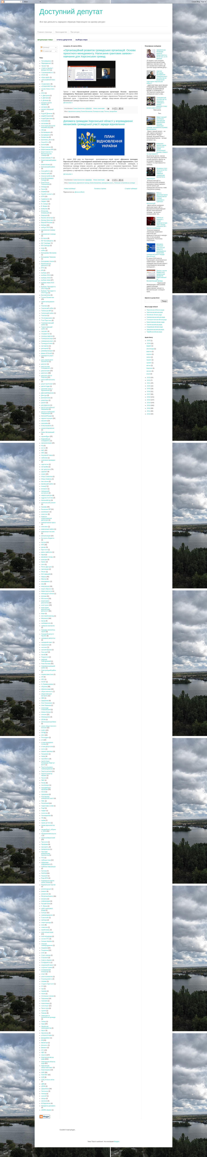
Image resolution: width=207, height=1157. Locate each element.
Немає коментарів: (99, 108)
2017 (149, 394)
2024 (149, 343)
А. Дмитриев (45, 95)
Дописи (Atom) (79, 192)
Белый (43, 144)
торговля (44, 1001)
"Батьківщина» (46, 61)
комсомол (44, 527)
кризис (43, 547)
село (42, 925)
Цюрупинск (45, 1089)
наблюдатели (45, 623)
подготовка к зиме (47, 806)
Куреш (43, 562)
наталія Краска (46, 650)
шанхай (43, 1096)
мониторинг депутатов (45, 601)
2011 (149, 411)
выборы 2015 (45, 278)
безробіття (45, 142)
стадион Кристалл (47, 984)
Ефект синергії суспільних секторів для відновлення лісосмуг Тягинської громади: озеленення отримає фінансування (157, 123)
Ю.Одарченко (45, 1103)
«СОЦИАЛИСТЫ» (47, 86)
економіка (44, 423)
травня (149, 363)
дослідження (45, 405)
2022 (149, 380)
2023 (149, 377)
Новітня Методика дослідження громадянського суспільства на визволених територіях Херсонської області (157, 77)
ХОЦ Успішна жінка (47, 1080)
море (43, 613)
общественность (47, 691)
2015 (43, 93)
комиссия (44, 514)
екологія (44, 421)
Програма (44, 844)
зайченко (44, 458)
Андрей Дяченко (46, 113)
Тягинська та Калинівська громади (124, 183)
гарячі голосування (47, 302)
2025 (149, 340)
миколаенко (45, 586)
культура (44, 559)
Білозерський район (48, 167)
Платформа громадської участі (47, 797)
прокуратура (45, 849)
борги (43, 189)
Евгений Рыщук (46, 416)
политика (44, 813)
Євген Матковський (47, 432)
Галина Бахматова (86, 111)
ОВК (42, 698)
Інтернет (44, 489)
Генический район (47, 308)
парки (43, 756)
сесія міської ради (47, 932)
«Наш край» (45, 77)
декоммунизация (47, 351)
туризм (43, 1011)
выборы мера (45, 280)
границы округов (46, 336)
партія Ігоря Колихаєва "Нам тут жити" (48, 763)
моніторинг (45, 605)
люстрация (45, 569)
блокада (44, 187)
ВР (42, 270)
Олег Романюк (46, 705)
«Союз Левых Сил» (47, 89)
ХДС (42, 1052)
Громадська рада (98, 111)
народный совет (46, 642)
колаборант (45, 512)
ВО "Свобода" (46, 243)
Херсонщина (45, 1070)
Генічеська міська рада (154, 324)
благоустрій (45, 173)
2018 (149, 391)
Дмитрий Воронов (47, 393)
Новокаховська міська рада (156, 317)
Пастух (43, 778)
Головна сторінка (100, 188)
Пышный (44, 876)
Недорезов (45, 657)
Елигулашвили (46, 426)
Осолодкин (45, 737)
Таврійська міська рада (154, 332)
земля (43, 474)
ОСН (42, 735)
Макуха (43, 576)
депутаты (44, 373)
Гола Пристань (46, 320)
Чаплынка (44, 1091)
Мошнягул (44, 618)
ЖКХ (42, 453)
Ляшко (43, 572)
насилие (44, 647)
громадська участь (107, 183)
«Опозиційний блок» (48, 80)
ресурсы (44, 899)
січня (148, 374)
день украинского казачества (47, 360)
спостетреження (47, 976)
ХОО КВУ (44, 1075)
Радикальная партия (48, 885)
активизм (44, 107)
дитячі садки (45, 386)
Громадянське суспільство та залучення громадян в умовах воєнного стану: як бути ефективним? (157, 103)
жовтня (149, 351)
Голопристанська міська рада (157, 319)
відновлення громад (74, 111)
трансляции (45, 1003)
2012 (149, 408)
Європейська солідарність (45, 439)
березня (150, 368)
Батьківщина (45, 135)
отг (42, 740)
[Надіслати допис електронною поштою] (107, 108)
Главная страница (44, 32)
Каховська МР (46, 509)
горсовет (44, 331)
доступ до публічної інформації (48, 408)
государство (45, 334)
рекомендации (46, 889)
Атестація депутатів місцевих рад (48, 126)
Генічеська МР (46, 311)
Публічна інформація (48, 867)
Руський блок (45, 903)
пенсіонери (45, 785)
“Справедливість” (47, 72)
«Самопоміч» (45, 84)
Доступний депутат (71, 12)
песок (43, 792)
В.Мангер (44, 209)
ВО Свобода (45, 245)
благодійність (45, 171)
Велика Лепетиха (47, 220)
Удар (43, 1024)
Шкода (43, 1098)
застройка (44, 467)
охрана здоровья (47, 751)
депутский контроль (48, 380)
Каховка (44, 507)
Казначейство (46, 500)
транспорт (44, 1006)
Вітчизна (44, 238)
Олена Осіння (46, 712)
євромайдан (45, 436)
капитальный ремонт (48, 503)
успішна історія (46, 1035)
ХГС (42, 1050)
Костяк (43, 542)
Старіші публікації (131, 188)
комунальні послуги (47, 531)
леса (42, 564)
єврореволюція (46, 443)
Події (43, 808)
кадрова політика (47, 498)
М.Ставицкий (45, 574)
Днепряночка (45, 398)
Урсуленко (44, 1033)
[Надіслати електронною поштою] (113, 108)
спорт (43, 974)
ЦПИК (43, 1086)
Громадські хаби (46, 343)
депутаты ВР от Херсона (46, 376)
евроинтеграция (46, 418)
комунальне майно (47, 529)
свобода (44, 920)
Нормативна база (47, 674)
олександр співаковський (46, 708)
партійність (45, 759)
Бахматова (45, 137)
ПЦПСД (43, 873)
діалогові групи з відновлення (46, 389)
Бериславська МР (47, 149)
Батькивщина (45, 132)
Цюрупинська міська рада (155, 329)
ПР (42, 818)
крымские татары (47, 557)
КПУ (42, 545)
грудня (149, 346)
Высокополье (45, 295)
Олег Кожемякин (46, 703)
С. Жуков (44, 906)
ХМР (42, 1072)
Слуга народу (45, 955)
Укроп (43, 1030)
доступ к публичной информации (47, 412)
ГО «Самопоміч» (46, 318)
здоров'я (44, 472)
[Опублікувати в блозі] (115, 108)
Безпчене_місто (46, 140)
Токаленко (44, 998)
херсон (43, 1055)
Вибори (43, 225)
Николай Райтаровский (46, 660)
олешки (43, 714)
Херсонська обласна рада (155, 310)
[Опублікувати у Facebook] (120, 108)
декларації (44, 348)
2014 (149, 403)
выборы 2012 (45, 275)
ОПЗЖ (43, 719)
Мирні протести (46, 591)
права (43, 820)
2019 (149, 389)
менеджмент (45, 581)
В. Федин (44, 206)
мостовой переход (47, 616)
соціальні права (46, 967)
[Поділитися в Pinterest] (122, 108)
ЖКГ (42, 450)
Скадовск (44, 948)
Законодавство (61, 32)
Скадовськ (44, 950)
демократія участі (47, 356)
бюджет (43, 201)
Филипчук (44, 1043)
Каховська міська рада (154, 315)
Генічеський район (47, 313)
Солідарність (45, 962)
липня (149, 357)
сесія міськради (46, 936)
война (43, 250)
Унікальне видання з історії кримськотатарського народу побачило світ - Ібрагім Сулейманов (157, 223)
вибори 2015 (45, 227)
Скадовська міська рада (155, 327)
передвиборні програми (46, 788)
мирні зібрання (46, 589)
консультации (45, 536)
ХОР (42, 1077)
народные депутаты (48, 638)
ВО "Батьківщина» (47, 241)
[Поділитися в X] (118, 108)
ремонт (43, 891)
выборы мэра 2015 (47, 282)
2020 (149, 386)
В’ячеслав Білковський (45, 212)
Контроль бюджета (47, 538)
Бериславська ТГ (47, 158)
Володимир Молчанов (48, 253)
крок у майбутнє (46, 552)
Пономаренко (46, 815)
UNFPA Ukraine (46, 1110)
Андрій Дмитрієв (46, 118)
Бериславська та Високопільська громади (47, 153)
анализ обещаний (47, 109)
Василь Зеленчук (47, 218)
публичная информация (45, 863)
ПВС (42, 780)
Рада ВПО (44, 878)
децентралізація (47, 384)
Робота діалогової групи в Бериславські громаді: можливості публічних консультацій (157, 198)
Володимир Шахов (47, 261)
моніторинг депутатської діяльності (45, 609)
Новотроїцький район (48, 670)
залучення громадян (48, 460)
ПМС (43, 801)
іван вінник (45, 481)
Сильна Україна (46, 941)
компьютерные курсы (48, 522)
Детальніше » (68, 103)
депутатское (45, 371)
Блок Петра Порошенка (45, 183)
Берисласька (72, 183)
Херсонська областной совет (47, 1066)
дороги (43, 403)
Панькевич (44, 754)
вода (42, 248)
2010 (149, 414)
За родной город (46, 455)
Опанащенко (45, 717)
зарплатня (45, 464)
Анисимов (44, 121)
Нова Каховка (45, 663)
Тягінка (43, 1021)
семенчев (44, 927)
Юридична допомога (48, 1106)
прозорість (45, 847)
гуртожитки (45, 346)
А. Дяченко (45, 100)
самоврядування (47, 915)
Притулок (44, 842)
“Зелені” (44, 66)
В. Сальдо (44, 204)
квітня (149, 365)
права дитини (46, 823)
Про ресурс (75, 32)
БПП (42, 196)
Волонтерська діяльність (46, 264)
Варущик (44, 215)
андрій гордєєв (46, 116)
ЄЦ (42, 445)
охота (43, 749)
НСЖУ (43, 682)
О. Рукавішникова (47, 684)
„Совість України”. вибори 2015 (47, 69)
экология (44, 1101)
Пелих (43, 783)
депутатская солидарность (46, 367)
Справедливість (46, 979)
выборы (44, 273)
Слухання (44, 957)
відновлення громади (48, 234)
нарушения (45, 645)
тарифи (43, 991)
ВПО (42, 268)
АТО (42, 130)
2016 (149, 397)
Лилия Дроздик (46, 567)
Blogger (116, 1141)
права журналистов (48, 825)
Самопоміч (45, 917)
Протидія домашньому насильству (45, 853)
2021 (149, 383)
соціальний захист (47, 965)
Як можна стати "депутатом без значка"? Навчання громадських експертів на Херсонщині (157, 173)
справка (44, 981)
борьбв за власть (47, 194)
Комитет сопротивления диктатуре (46, 518)
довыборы (44, 400)
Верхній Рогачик (46, 222)
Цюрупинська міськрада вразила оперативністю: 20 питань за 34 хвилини (161, 54)
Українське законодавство (46, 1027)
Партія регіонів (46, 771)
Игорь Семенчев (46, 476)
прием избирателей (48, 838)
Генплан (44, 315)
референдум (45, 901)
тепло (43, 993)
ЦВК (42, 1084)
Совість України (46, 960)
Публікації (45, 47)
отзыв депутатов (47, 746)
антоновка (44, 123)
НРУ (42, 679)
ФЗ (42, 1040)
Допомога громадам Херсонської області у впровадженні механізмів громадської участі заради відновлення (98, 123)
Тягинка (106, 111)
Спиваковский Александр (46, 970)
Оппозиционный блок (48, 722)
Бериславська (46, 147)
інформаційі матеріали (45, 492)
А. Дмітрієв (45, 98)
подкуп (43, 810)
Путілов (43, 871)
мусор (43, 621)
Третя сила (45, 1008)
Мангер (43, 579)
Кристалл (44, 550)
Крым (43, 554)
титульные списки (47, 996)
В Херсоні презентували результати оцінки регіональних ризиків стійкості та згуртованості (157, 149)
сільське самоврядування (47, 944)
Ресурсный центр (47, 896)
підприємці (45, 794)
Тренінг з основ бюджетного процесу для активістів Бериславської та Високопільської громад (157, 276)
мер (42, 584)
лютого (149, 371)
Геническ (44, 306)
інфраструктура (46, 495)
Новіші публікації (69, 188)
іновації (43, 486)
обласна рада (46, 689)
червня (149, 360)
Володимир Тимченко (48, 257)
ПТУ (42, 858)
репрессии (45, 894)
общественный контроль (46, 694)
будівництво (45, 199)
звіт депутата (45, 469)
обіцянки (44, 686)
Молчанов (44, 598)
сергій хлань (45, 930)
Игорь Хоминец (46, 479)
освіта (43, 730)
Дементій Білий (46, 353)
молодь (43, 596)
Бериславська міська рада (155, 322)
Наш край (44, 652)
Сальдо (43, 913)
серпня (149, 354)
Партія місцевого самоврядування (47, 768)
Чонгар (43, 1093)
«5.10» (43, 75)
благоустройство (47, 176)
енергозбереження (47, 428)
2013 (149, 405)
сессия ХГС (45, 939)
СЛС (42, 953)
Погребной (45, 803)
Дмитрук (44, 395)
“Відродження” (46, 63)
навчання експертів (47, 626)
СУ (42, 986)
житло (43, 448)
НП (42, 677)
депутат (44, 364)
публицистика (46, 860)
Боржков (44, 191)
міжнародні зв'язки (47, 593)
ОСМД (43, 732)
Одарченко (45, 700)
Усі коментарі (47, 51)
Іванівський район (47, 484)
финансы (44, 1045)
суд (42, 989)
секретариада (46, 922)
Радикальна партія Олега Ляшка (47, 881)
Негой (43, 654)
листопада (150, 349)
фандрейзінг (113, 111)
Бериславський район (48, 160)
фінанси (44, 1047)
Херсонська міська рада (155, 312)
